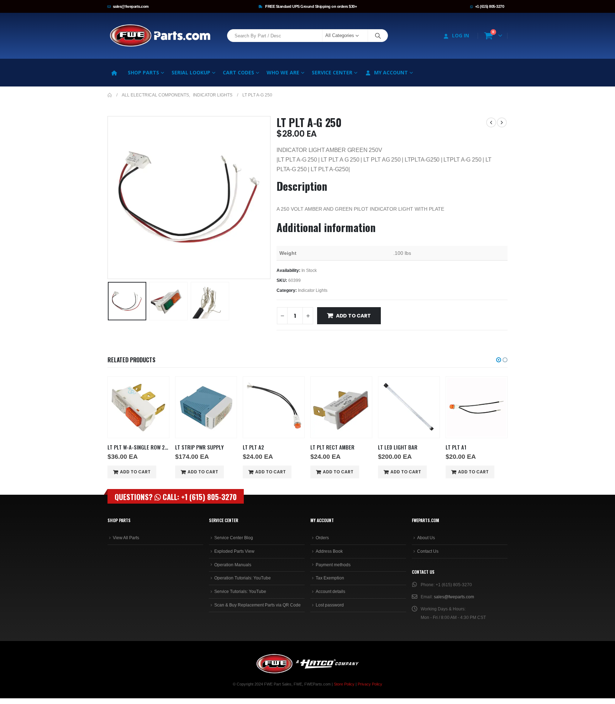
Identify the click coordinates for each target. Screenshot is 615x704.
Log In (460, 35)
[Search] (378, 36)
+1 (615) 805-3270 (489, 6)
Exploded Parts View (234, 551)
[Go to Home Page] (109, 95)
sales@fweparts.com (131, 6)
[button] (109, 197)
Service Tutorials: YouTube (240, 591)
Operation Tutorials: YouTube (242, 578)
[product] (138, 407)
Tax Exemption (330, 578)
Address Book (329, 551)
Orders (322, 537)
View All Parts (126, 537)
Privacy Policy (370, 684)
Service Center (332, 72)
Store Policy (344, 684)
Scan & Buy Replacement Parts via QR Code (257, 605)
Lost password (330, 605)
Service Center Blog (233, 537)
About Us (426, 537)
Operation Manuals (232, 564)
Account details (330, 591)
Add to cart (353, 315)
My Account (391, 72)
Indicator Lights (312, 290)
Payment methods (333, 564)
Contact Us (427, 551)
